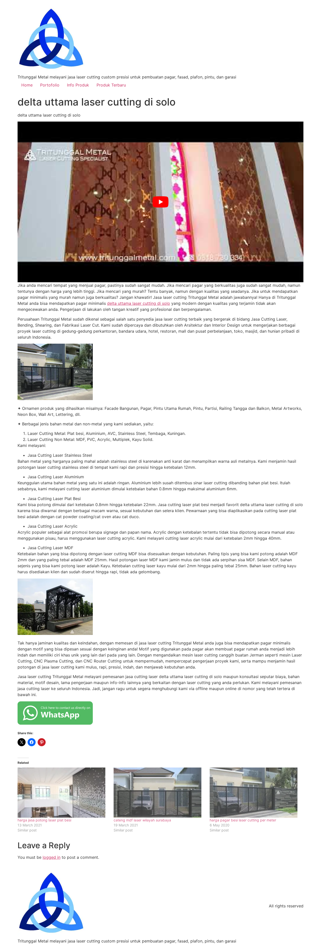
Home (27, 84)
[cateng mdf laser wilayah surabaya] (159, 793)
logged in (51, 857)
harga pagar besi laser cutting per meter (243, 820)
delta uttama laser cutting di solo (138, 303)
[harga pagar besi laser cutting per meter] (255, 793)
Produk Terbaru (111, 84)
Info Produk (78, 84)
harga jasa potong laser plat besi (44, 820)
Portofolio (49, 84)
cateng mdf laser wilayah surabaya (142, 820)
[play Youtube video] (160, 202)
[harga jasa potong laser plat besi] (63, 793)
